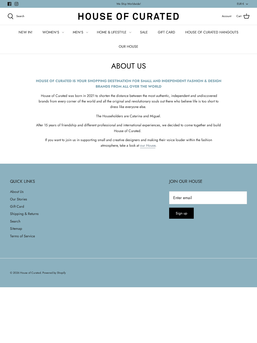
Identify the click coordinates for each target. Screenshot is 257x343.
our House (147, 145)
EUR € (240, 4)
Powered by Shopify (54, 273)
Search (15, 221)
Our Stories (18, 199)
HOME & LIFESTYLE (111, 32)
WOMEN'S (50, 32)
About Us (17, 191)
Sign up (181, 213)
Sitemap (16, 228)
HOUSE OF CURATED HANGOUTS (211, 32)
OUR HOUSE (128, 46)
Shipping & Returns (24, 213)
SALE (144, 32)
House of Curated (30, 273)
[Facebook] (9, 4)
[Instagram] (16, 4)
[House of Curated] (128, 16)
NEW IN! (25, 32)
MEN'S (78, 32)
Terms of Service (22, 236)
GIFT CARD (166, 32)
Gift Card (17, 206)
